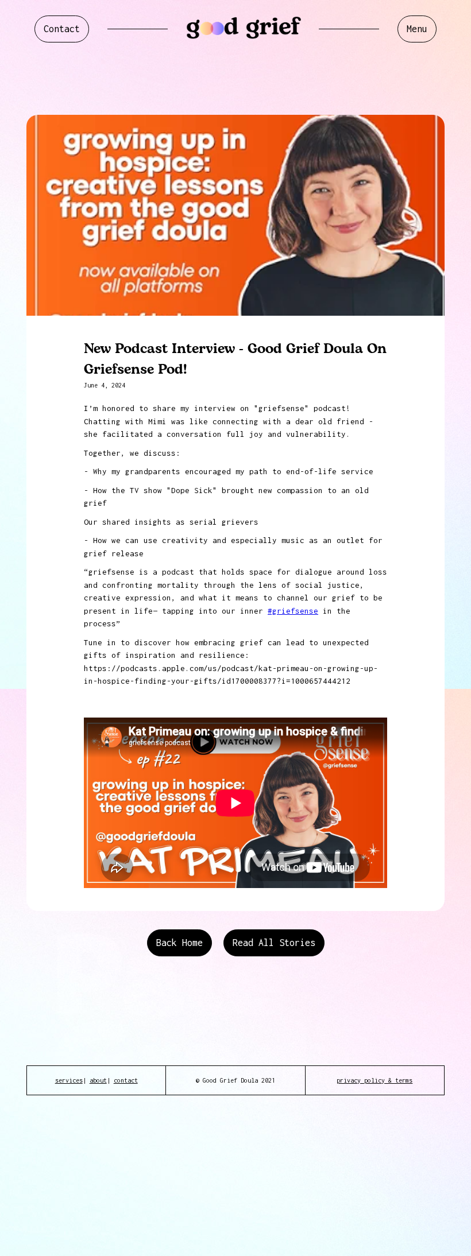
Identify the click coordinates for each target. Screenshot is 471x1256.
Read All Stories (274, 942)
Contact (62, 29)
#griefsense (293, 610)
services (69, 1080)
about (98, 1080)
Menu (417, 29)
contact (126, 1080)
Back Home (179, 942)
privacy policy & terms (374, 1080)
